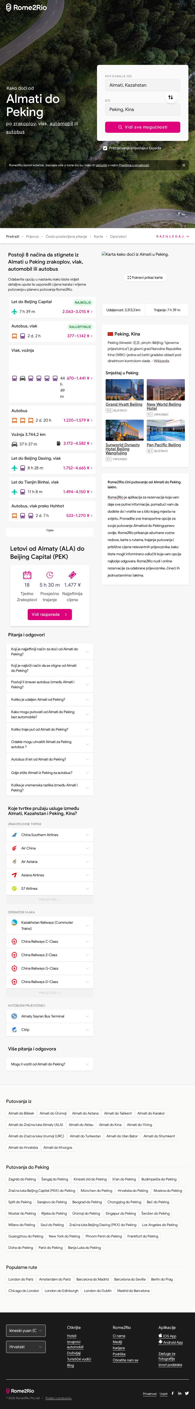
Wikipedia (161, 361)
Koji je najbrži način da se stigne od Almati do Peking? (43, 668)
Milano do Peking (21, 1224)
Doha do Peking (20, 1247)
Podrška (119, 1354)
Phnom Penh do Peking (104, 1236)
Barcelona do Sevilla (129, 1279)
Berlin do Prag (162, 1279)
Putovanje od (118, 76)
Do (107, 100)
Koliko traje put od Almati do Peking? (39, 729)
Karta (98, 236)
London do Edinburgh (61, 1290)
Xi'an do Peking (124, 1179)
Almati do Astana (85, 1113)
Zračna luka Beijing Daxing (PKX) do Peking (102, 1224)
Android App (172, 1342)
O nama (119, 1335)
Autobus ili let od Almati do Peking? (38, 759)
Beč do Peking (158, 1202)
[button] (142, 127)
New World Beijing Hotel (164, 406)
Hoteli (71, 1335)
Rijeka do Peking (54, 1213)
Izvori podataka (170, 1364)
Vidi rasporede (46, 614)
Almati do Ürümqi (53, 1113)
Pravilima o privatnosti (134, 165)
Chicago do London (23, 1290)
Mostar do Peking (22, 1213)
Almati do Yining (139, 1124)
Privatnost (150, 1394)
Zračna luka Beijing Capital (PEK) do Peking (41, 1190)
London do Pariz (21, 1279)
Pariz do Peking (50, 1247)
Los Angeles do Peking (159, 1224)
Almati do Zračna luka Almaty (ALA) (35, 1124)
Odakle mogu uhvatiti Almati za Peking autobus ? (41, 744)
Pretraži (12, 236)
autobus (15, 132)
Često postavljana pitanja (66, 236)
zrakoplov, (25, 123)
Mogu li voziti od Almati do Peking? (38, 1064)
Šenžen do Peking (155, 1213)
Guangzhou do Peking (25, 1236)
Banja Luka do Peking (84, 1247)
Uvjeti (164, 1394)
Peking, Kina (121, 109)
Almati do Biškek (21, 1113)
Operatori (118, 236)
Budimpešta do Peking (158, 1179)
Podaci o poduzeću (58, 1398)
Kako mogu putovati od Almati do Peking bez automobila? (42, 714)
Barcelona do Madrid (92, 1279)
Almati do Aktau (81, 1124)
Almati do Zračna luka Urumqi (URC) (36, 1136)
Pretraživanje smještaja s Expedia (135, 148)
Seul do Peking (52, 1224)
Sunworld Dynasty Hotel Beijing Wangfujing (123, 449)
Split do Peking (19, 1202)
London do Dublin (98, 1290)
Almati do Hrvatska (23, 1147)
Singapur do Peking (121, 1213)
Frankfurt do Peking (142, 1236)
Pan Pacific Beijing (164, 445)
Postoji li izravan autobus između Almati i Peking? (42, 684)
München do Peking (96, 1190)
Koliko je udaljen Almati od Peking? (38, 699)
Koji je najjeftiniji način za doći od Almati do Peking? (44, 651)
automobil (61, 123)
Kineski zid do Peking (90, 1179)
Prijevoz (32, 236)
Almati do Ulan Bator (122, 1136)
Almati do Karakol (151, 1113)
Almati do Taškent (118, 1113)
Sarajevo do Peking (52, 1202)
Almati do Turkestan (85, 1136)
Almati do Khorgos (57, 1147)
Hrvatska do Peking (133, 1190)
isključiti (101, 165)
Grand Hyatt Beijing (124, 404)
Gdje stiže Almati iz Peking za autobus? (41, 772)
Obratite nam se (125, 1360)
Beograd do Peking (87, 1202)
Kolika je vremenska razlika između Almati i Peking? (44, 787)
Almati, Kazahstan (128, 85)
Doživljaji (74, 1353)
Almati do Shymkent (159, 1136)
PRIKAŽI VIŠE (53, 901)
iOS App (169, 1336)
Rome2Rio (116, 497)
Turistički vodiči (79, 1359)
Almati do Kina (110, 1124)
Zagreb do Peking (22, 1179)
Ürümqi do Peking (86, 1213)
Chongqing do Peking (124, 1202)
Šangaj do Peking (54, 1179)
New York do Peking (64, 1236)
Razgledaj (170, 236)
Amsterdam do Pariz (55, 1279)
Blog (70, 1365)
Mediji (117, 1342)
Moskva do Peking (168, 1190)
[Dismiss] (184, 165)
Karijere (119, 1348)
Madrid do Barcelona (133, 1290)
